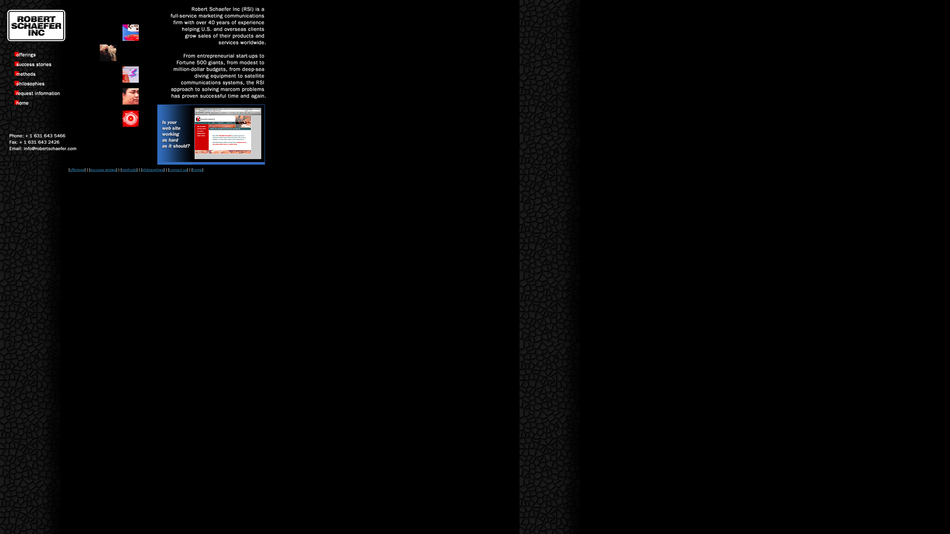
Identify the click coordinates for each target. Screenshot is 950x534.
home (197, 170)
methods (129, 170)
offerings (77, 170)
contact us (178, 170)
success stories (103, 170)
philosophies (153, 170)
